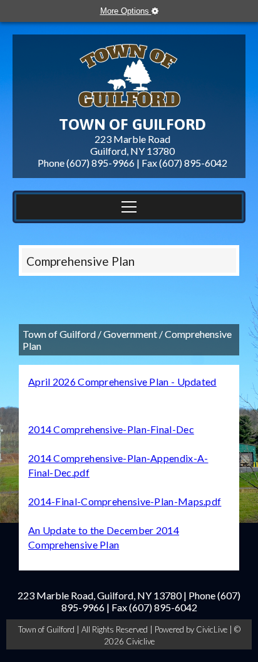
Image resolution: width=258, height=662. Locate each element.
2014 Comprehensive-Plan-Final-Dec (111, 429)
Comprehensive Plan (80, 261)
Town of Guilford (59, 334)
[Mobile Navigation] (129, 206)
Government (130, 334)
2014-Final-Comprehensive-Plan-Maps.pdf (124, 501)
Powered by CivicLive (192, 629)
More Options (126, 11)
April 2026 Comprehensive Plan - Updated (122, 381)
